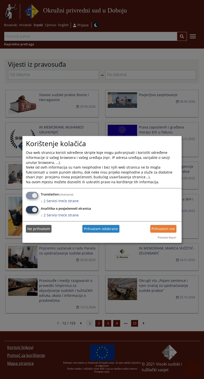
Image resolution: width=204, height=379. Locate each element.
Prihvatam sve (163, 228)
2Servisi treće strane (60, 200)
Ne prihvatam (38, 228)
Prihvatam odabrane (101, 228)
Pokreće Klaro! (167, 237)
